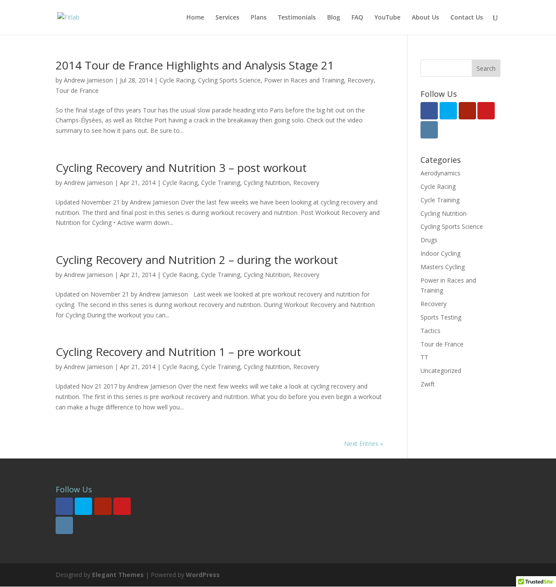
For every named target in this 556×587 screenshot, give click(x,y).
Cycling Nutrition (267, 182)
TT (424, 357)
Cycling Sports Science (229, 80)
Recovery (361, 80)
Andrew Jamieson (88, 80)
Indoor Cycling (440, 253)
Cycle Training (220, 182)
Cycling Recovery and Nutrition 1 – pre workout (178, 351)
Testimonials (297, 17)
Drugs (428, 240)
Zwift (427, 384)
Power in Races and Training (304, 80)
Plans (259, 17)
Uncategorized (440, 370)
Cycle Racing (177, 80)
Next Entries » (363, 443)
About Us (425, 17)
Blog (333, 17)
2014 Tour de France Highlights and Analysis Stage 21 (195, 65)
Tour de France (77, 90)
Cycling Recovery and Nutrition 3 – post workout (181, 167)
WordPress (203, 575)
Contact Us (466, 17)
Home (195, 17)
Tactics (430, 330)
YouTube (387, 17)
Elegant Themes (118, 575)
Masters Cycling (442, 267)
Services (227, 17)
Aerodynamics (440, 173)
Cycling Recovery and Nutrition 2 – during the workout (197, 259)
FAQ (357, 17)
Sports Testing (440, 317)
